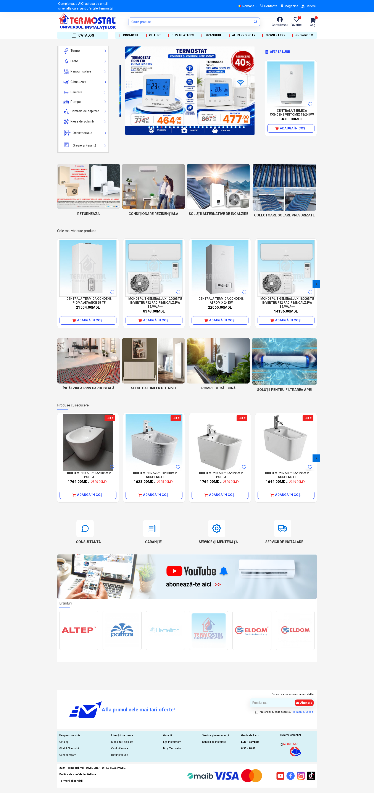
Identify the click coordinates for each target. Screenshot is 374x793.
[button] (57, 284)
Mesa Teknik (209, 649)
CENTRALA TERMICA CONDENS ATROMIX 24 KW (221, 300)
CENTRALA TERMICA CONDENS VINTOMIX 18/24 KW (292, 112)
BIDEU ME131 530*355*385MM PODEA (89, 475)
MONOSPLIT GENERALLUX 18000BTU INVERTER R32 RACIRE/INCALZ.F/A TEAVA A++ (287, 302)
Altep (79, 649)
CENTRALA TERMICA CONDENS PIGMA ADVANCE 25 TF (89, 300)
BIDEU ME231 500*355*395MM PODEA (221, 475)
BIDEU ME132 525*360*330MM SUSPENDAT (155, 475)
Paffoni (122, 649)
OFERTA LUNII (280, 51)
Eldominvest (252, 649)
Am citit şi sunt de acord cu (287, 712)
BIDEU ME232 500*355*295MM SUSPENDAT (287, 475)
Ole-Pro (165, 649)
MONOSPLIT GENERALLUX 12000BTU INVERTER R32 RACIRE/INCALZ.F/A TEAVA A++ (155, 302)
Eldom (295, 649)
